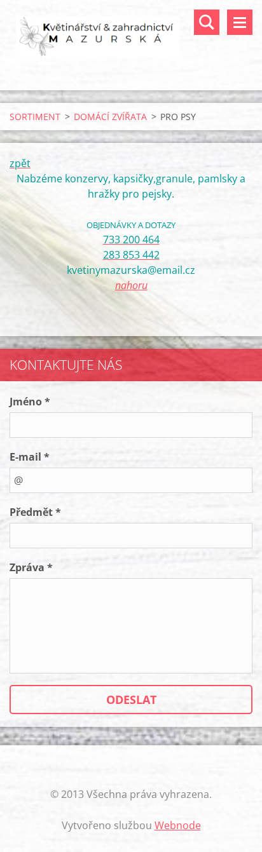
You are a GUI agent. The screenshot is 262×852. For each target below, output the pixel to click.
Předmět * (35, 512)
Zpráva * (31, 567)
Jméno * (30, 402)
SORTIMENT (35, 117)
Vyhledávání (206, 22)
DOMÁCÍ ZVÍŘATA (110, 117)
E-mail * (30, 457)
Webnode (178, 825)
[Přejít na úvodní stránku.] (131, 37)
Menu (239, 22)
